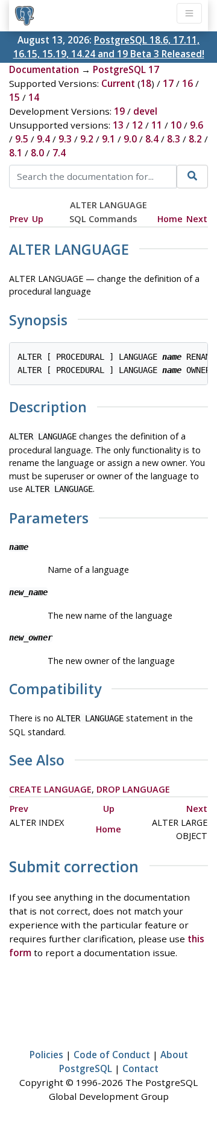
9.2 (86, 139)
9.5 (21, 139)
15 (14, 97)
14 (33, 97)
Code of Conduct (112, 1055)
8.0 (37, 153)
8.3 (173, 139)
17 (168, 83)
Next (196, 219)
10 (176, 125)
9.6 (196, 125)
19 (119, 111)
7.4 (59, 153)
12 (137, 125)
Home (170, 219)
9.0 (130, 139)
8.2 (195, 139)
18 (145, 83)
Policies (46, 1055)
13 (118, 125)
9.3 (65, 139)
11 (156, 125)
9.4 (43, 139)
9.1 (108, 139)
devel (145, 111)
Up (37, 219)
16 (187, 83)
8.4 (152, 139)
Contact (140, 1068)
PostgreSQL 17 (126, 69)
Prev (19, 219)
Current (118, 83)
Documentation (44, 69)
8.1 (15, 153)
